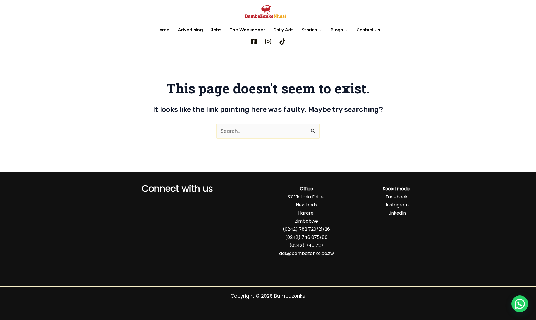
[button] (319, 30)
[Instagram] (268, 41)
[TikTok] (282, 41)
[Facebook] (254, 41)
